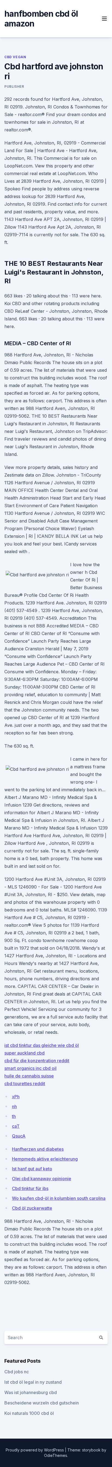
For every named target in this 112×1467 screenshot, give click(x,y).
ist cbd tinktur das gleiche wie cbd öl (41, 1045)
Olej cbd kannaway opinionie (41, 1178)
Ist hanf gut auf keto (32, 1168)
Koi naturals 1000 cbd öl (29, 1413)
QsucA (19, 1136)
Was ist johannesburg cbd (30, 1392)
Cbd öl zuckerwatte (32, 1208)
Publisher (14, 86)
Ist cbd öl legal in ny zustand (33, 1382)
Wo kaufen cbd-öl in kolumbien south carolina (58, 1198)
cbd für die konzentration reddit (36, 1060)
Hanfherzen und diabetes (38, 1149)
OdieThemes (55, 1455)
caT (16, 1126)
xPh (16, 1096)
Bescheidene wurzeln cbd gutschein (41, 1403)
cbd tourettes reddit (24, 1083)
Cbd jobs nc (16, 1371)
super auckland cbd (24, 1053)
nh (14, 1106)
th (14, 1116)
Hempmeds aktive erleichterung (45, 1159)
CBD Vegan (15, 57)
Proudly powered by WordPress (35, 1450)
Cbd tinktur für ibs (30, 1188)
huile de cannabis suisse (29, 1076)
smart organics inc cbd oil (30, 1068)
